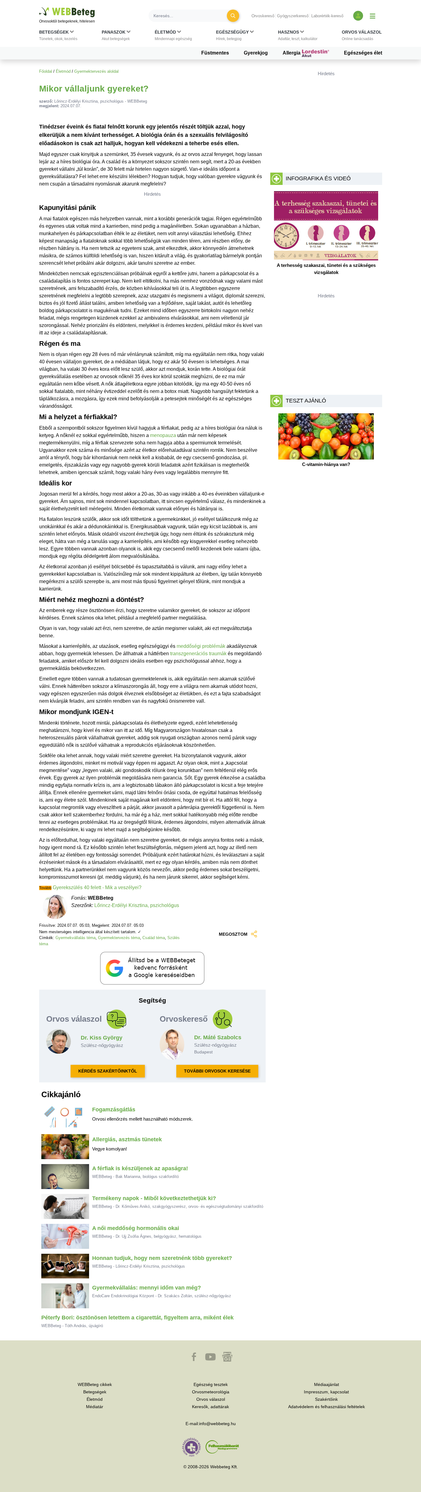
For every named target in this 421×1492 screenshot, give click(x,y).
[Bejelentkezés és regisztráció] (358, 16)
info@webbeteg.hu (217, 1423)
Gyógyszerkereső (293, 16)
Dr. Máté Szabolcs (217, 1037)
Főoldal (45, 71)
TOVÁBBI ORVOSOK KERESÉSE (217, 1071)
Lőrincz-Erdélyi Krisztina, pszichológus (136, 905)
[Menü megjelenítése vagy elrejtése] (372, 16)
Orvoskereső (262, 16)
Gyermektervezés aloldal (96, 71)
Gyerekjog (256, 52)
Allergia (292, 52)
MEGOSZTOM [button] (233, 934)
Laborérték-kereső (327, 16)
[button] (58, 36)
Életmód (63, 71)
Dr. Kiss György (101, 1038)
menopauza (163, 435)
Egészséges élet (363, 52)
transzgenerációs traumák (198, 653)
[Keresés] (233, 16)
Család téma (153, 937)
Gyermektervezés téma (119, 937)
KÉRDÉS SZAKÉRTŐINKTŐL (107, 1071)
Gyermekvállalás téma (75, 937)
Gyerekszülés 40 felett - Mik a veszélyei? (96, 887)
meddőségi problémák (201, 646)
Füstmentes (215, 52)
